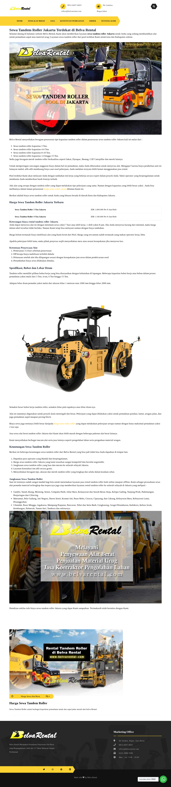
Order (92, 21)
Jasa (52, 21)
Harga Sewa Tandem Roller (28, 703)
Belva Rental (92, 777)
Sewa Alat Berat (36, 21)
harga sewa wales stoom (55, 189)
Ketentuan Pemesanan (72, 21)
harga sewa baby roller (64, 423)
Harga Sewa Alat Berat (30, 696)
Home (20, 21)
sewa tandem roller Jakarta (101, 34)
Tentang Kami (108, 21)
